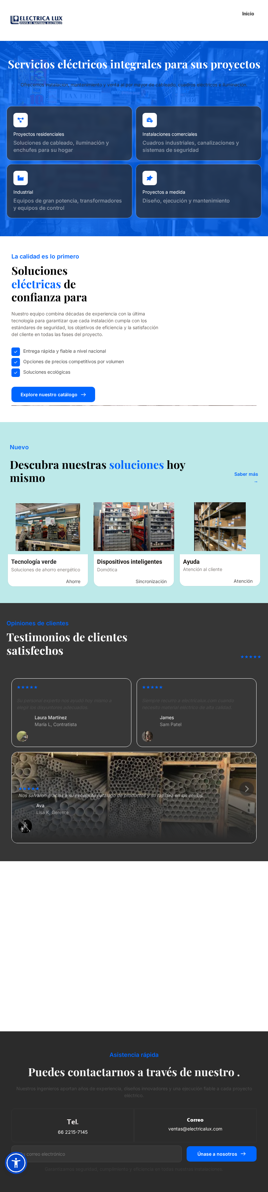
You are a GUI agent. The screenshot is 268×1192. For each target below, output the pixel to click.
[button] (16, 1162)
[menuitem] (248, 14)
